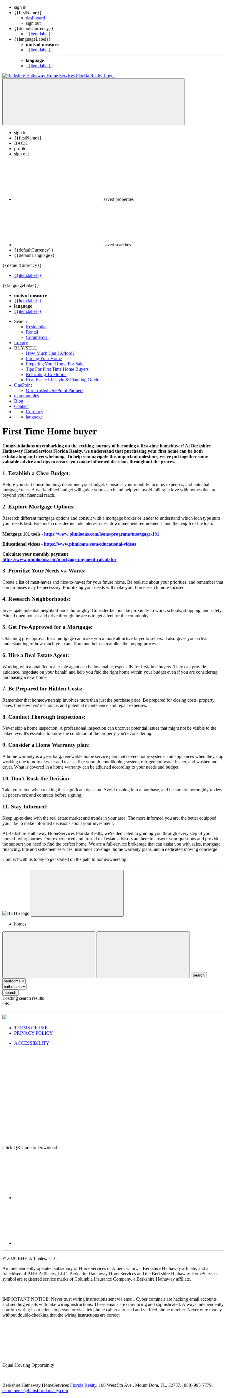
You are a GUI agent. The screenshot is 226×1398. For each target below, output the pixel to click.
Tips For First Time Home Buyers (57, 369)
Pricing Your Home (44, 358)
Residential (36, 326)
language (34, 416)
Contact (21, 406)
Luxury (21, 342)
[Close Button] (48, 954)
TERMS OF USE (31, 1027)
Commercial (37, 337)
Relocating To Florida (46, 374)
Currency (34, 411)
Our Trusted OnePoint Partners (54, 390)
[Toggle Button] (93, 101)
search (10, 992)
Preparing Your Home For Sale (54, 363)
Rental (32, 331)
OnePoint (23, 385)
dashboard (35, 17)
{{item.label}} (39, 33)
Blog (18, 400)
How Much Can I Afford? (50, 353)
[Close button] (77, 893)
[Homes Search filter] (143, 954)
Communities (26, 395)
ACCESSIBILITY (31, 1043)
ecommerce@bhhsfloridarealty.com (35, 1390)
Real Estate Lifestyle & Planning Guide (62, 379)
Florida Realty (83, 1385)
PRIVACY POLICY (33, 1033)
